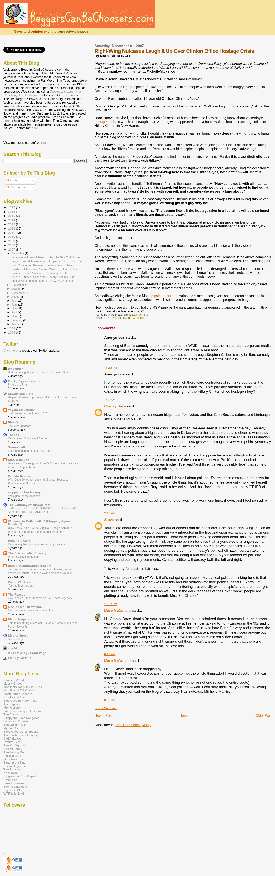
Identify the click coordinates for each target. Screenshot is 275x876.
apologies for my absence (24, 496)
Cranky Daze (115, 406)
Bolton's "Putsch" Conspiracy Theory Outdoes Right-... (45, 277)
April (14, 312)
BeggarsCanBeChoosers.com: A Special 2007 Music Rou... (47, 261)
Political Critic (12, 755)
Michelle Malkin (121, 317)
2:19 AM (109, 513)
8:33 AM (109, 700)
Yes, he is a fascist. (20, 585)
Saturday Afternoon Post (20, 700)
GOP (107, 317)
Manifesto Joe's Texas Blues (22, 687)
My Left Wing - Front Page (27, 653)
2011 (11, 232)
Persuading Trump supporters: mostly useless (36, 544)
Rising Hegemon (20, 619)
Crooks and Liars (62, 91)
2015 (12, 215)
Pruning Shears (19, 540)
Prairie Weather (19, 582)
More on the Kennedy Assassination (30, 610)
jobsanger (15, 368)
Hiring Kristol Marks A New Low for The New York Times (45, 257)
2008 (12, 245)
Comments (17, 187)
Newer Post (103, 715)
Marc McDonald (117, 610)
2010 (12, 237)
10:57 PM (110, 604)
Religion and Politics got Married (28, 438)
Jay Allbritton (18, 648)
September (18, 292)
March (15, 316)
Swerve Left (16, 447)
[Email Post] (145, 314)
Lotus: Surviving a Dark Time (23, 711)
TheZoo (13, 434)
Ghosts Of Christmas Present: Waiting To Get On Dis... (45, 269)
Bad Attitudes (12, 738)
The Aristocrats (13, 714)
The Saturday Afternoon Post (29, 505)
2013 (12, 224)
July (14, 300)
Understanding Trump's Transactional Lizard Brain (38, 372)
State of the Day (14, 762)
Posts (13, 180)
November (18, 284)
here (6, 121)
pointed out (162, 296)
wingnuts (138, 317)
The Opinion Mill (14, 724)
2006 (12, 328)
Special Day (15, 639)
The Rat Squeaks (15, 745)
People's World (13, 680)
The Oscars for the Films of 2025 (28, 413)
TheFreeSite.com (15, 786)
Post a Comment (106, 708)
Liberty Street (18, 635)
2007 (12, 249)
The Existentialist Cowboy (27, 553)
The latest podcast (19, 425)
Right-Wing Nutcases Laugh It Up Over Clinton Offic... (44, 280)
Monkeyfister (12, 707)
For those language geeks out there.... (31, 450)
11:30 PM (110, 367)
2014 (12, 220)
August (16, 296)
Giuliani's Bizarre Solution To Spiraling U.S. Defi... (42, 273)
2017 (12, 207)
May (14, 308)
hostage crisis (105, 122)
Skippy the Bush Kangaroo (21, 718)
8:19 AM (109, 654)
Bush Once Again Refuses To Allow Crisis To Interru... (44, 265)
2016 (12, 211)
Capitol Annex (12, 748)
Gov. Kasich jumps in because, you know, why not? (40, 598)
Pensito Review (19, 476)
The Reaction (18, 594)
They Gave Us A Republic (20, 731)
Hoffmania (10, 779)
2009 (12, 241)
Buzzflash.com (28, 95)
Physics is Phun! (18, 384)
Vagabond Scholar (21, 410)
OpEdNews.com (14, 759)
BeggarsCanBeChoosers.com (29, 565)
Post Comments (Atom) (133, 725)
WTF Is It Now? (13, 793)
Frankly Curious (19, 658)
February (17, 320)
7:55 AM (109, 399)
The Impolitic (12, 704)
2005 (12, 332)
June (14, 304)
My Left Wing (12, 728)
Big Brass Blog (13, 790)
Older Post (263, 715)
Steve (109, 520)
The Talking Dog (14, 752)
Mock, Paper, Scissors (24, 381)
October (16, 288)
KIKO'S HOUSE (18, 459)
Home (184, 715)
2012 (12, 228)
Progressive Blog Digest (19, 776)
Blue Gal (14, 422)
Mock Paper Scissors (17, 693)
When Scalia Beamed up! (24, 556)
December (18, 253)
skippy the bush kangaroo (27, 492)
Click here (10, 350)
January (16, 324)
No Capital (10, 773)
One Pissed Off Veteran (25, 607)
